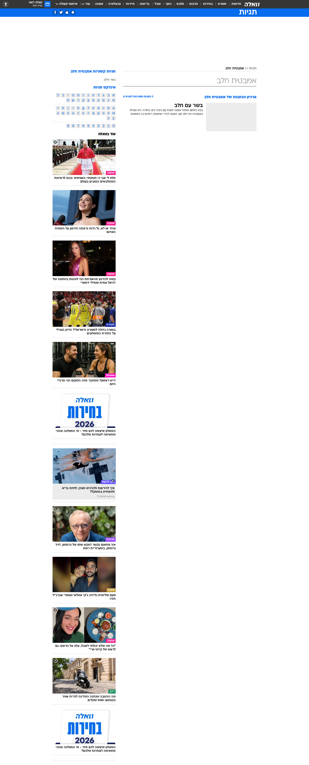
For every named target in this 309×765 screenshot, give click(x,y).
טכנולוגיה (114, 4)
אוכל (157, 4)
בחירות (208, 4)
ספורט (222, 4)
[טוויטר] (61, 12)
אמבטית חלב (234, 68)
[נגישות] (5, 4)
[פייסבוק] (55, 12)
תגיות (252, 68)
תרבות (193, 4)
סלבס (180, 4)
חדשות (236, 4)
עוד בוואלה (107, 134)
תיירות (130, 4)
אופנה (99, 4)
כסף (169, 4)
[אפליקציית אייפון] (67, 12)
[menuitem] (233, 4)
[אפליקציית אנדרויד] (72, 12)
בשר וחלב (110, 79)
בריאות (144, 4)
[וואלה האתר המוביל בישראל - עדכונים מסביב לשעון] (252, 4)
